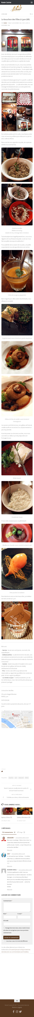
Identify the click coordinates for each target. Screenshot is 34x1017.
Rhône (26, 777)
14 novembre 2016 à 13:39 (25, 870)
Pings (22, 832)
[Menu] (31, 2)
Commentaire (7, 901)
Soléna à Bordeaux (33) (23, 817)
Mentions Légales (17, 1007)
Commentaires (9, 832)
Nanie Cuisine (6, 2)
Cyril (8, 853)
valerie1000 (10, 837)
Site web (5, 920)
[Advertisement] (17, 975)
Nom (5, 914)
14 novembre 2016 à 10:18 (22, 837)
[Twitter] (20, 1011)
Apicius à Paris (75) (6, 817)
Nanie (5, 23)
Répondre (9, 850)
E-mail (20, 914)
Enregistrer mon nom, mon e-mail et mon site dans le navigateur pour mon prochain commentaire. (16, 930)
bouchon (11, 777)
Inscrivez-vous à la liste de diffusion (17, 941)
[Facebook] (13, 1011)
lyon (16, 777)
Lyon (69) (4, 14)
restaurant (21, 777)
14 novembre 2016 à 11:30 (18, 854)
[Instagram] (17, 1011)
